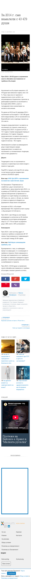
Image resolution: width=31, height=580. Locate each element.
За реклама (5, 539)
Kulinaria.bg (20, 559)
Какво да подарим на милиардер (21, 328)
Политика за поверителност (9, 578)
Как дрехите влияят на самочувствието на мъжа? (7, 384)
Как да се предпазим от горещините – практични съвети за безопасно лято (7, 358)
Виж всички (6, 563)
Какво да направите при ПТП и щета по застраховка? (22, 357)
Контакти (19, 535)
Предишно (5, 317)
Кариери (19, 532)
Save (6, 283)
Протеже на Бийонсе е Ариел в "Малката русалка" (15, 439)
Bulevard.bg (5, 559)
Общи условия (24, 576)
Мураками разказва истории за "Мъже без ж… (13, 320)
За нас (4, 532)
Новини (4, 535)
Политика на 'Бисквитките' (10, 549)
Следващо (26, 325)
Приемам (11, 573)
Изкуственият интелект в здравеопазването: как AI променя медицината (22, 385)
